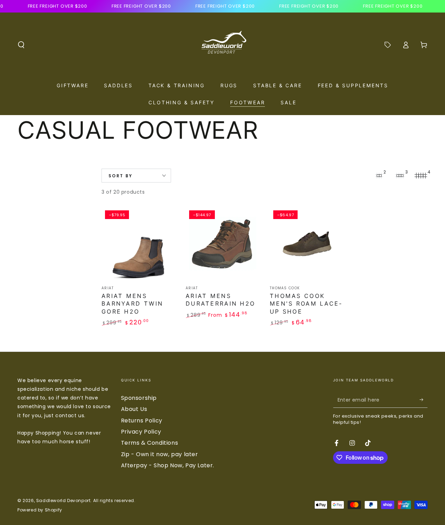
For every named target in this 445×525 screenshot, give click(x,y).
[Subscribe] (424, 399)
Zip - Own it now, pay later (159, 454)
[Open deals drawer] (388, 44)
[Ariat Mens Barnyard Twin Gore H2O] (138, 244)
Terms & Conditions (149, 443)
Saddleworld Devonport (63, 500)
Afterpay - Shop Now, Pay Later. (168, 465)
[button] (21, 44)
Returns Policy (141, 421)
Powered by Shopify (39, 510)
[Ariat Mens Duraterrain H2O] (222, 244)
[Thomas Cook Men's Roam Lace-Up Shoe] (306, 244)
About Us (134, 409)
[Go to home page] (222, 45)
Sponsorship (139, 398)
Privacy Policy (141, 432)
